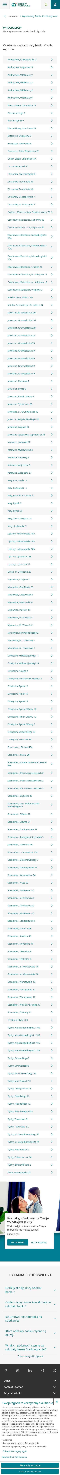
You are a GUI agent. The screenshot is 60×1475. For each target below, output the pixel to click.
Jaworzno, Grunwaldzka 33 (21, 335)
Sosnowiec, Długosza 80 (20, 795)
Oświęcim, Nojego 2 (18, 670)
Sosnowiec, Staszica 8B (19, 928)
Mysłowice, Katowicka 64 (20, 594)
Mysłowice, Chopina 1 (19, 579)
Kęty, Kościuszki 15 (17, 480)
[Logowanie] (55, 4)
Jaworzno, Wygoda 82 (18, 426)
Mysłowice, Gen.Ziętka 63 (20, 587)
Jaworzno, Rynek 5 (17, 388)
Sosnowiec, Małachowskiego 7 (23, 859)
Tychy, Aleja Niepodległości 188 (24, 1050)
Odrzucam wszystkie (30, 1471)
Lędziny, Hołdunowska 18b (21, 541)
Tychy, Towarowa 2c (18, 1119)
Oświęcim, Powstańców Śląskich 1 (25, 678)
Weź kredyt (17, 1242)
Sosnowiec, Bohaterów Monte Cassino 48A (27, 764)
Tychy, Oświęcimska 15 (19, 1088)
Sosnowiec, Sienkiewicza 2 (21, 890)
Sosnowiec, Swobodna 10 (20, 943)
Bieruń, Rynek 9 (16, 120)
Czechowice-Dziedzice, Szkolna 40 (25, 266)
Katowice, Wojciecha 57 (20, 472)
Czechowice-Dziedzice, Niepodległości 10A (27, 236)
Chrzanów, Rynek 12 (18, 166)
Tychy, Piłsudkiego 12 (18, 1096)
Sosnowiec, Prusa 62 (18, 882)
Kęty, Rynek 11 (15, 503)
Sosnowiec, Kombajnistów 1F (22, 829)
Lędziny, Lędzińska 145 (19, 556)
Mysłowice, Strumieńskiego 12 (23, 632)
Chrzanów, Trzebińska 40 (20, 181)
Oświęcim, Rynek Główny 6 (21, 724)
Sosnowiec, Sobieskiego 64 (21, 920)
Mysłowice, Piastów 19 (19, 609)
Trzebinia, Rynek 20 (18, 1019)
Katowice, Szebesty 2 (18, 457)
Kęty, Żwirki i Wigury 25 (20, 518)
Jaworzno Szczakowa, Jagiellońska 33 (26, 434)
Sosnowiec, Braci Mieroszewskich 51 (26, 788)
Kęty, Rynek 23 (15, 510)
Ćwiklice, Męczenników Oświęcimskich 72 (29, 212)
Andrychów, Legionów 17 (20, 67)
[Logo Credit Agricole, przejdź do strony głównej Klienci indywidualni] (21, 5)
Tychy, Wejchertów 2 (18, 1149)
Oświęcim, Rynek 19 (18, 686)
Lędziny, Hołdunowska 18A (21, 533)
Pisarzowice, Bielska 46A (20, 747)
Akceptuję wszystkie (30, 1465)
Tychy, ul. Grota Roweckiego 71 (23, 1134)
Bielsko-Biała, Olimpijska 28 (22, 105)
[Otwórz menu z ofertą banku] (5, 4)
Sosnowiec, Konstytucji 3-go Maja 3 (26, 837)
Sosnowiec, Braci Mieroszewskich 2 (26, 772)
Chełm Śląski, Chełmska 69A (22, 158)
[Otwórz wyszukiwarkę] (46, 4)
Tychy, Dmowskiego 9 (18, 1065)
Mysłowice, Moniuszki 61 (20, 602)
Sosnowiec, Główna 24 (19, 821)
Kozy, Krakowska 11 (18, 526)
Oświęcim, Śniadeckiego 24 (21, 731)
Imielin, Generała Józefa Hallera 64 (25, 305)
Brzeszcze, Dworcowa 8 (19, 143)
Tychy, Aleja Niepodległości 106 (24, 1027)
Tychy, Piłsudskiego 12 (19, 1103)
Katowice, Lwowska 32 (19, 442)
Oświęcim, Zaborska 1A (19, 739)
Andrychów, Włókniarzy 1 (20, 74)
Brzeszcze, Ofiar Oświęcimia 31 (24, 151)
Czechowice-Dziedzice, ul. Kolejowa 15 (27, 274)
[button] (57, 1401)
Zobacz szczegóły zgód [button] (15, 1451)
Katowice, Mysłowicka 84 (20, 449)
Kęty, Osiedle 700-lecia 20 (21, 495)
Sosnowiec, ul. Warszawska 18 (23, 966)
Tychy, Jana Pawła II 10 (19, 1081)
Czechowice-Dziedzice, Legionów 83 (26, 219)
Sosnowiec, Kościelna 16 (20, 844)
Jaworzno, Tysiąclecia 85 (20, 404)
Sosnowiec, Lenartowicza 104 (22, 852)
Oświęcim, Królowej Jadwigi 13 (23, 663)
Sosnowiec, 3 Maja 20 (19, 754)
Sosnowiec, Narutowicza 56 (22, 875)
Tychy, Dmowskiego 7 (18, 1058)
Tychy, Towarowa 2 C (18, 1126)
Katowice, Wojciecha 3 (19, 465)
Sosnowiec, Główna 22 (19, 814)
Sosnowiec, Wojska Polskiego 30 (24, 1004)
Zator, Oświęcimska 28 (19, 1172)
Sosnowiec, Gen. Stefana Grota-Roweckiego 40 (24, 805)
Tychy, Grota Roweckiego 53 (22, 1073)
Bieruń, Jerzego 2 (16, 113)
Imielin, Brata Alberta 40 (20, 297)
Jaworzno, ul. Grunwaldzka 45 (23, 411)
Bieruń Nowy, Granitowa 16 (22, 128)
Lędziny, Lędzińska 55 (19, 564)
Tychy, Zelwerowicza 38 (20, 1157)
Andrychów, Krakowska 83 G (22, 59)
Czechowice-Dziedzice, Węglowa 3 (25, 289)
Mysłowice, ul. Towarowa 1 (21, 640)
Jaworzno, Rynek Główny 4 (21, 396)
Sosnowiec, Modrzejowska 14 (22, 867)
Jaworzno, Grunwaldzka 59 (21, 350)
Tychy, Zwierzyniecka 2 (19, 1164)
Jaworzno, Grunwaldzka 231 (22, 320)
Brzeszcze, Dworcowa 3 (19, 135)
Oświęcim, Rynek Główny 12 (22, 709)
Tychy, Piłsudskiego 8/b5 (20, 1111)
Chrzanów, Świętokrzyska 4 (21, 173)
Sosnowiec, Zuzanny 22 (19, 1012)
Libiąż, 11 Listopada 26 (19, 571)
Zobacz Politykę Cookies (14, 1457)
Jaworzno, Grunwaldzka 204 (22, 312)
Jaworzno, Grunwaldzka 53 (21, 343)
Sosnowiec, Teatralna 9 (19, 951)
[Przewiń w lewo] (5, 16)
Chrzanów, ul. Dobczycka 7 (21, 196)
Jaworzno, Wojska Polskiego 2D (23, 419)
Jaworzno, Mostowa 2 (18, 381)
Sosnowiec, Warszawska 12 (21, 981)
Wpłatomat (12, 16)
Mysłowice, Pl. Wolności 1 (21, 617)
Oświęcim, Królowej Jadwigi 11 (23, 655)
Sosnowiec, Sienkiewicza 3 (21, 897)
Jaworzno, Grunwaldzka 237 (22, 327)
